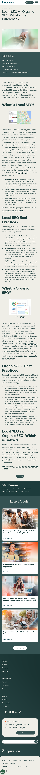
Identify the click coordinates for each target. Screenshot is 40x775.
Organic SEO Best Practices (10, 69)
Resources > (5, 8)
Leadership (5, 685)
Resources (5, 671)
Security (31, 760)
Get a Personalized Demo (26, 732)
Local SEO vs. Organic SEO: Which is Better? (15, 72)
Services (4, 664)
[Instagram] (6, 712)
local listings (22, 172)
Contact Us (5, 706)
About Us (4, 682)
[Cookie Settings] (2, 771)
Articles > (11, 8)
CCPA (25, 760)
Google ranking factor (24, 420)
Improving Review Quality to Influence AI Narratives (17, 488)
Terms (15, 760)
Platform (4, 661)
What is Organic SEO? (8, 66)
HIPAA (20, 760)
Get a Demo (29, 2)
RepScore (5, 668)
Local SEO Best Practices (9, 63)
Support (4, 699)
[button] (36, 2)
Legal (3, 760)
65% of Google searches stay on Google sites (20, 238)
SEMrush (22, 316)
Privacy (9, 760)
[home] (8, 2)
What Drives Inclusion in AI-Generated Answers (15, 491)
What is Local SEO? (7, 60)
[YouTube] (13, 712)
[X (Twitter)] (10, 712)
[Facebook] (3, 712)
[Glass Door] (20, 712)
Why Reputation (6, 678)
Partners (4, 689)
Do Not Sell (5, 763)
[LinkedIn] (16, 712)
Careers (4, 696)
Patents (12, 763)
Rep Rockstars (6, 703)
